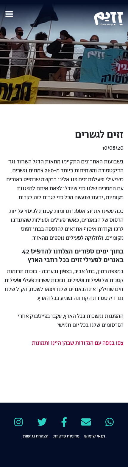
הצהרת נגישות (36, 435)
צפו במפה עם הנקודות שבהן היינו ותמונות (78, 343)
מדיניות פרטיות (66, 435)
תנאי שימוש (94, 435)
